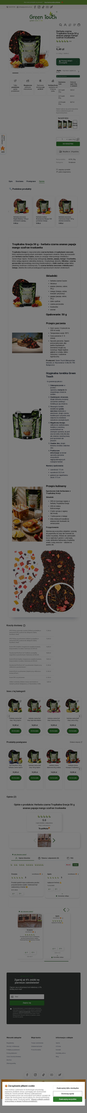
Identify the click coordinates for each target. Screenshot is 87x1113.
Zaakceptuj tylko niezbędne (68, 1088)
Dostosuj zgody (67, 1094)
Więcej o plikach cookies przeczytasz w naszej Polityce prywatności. (27, 1100)
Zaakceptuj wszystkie (67, 1099)
